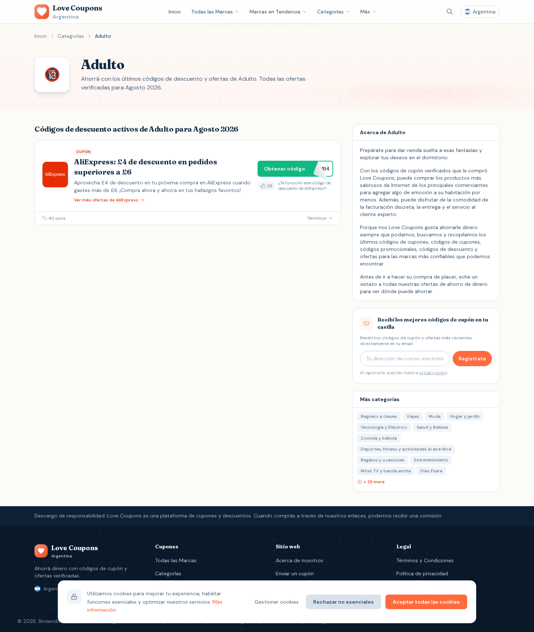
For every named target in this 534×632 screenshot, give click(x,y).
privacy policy (433, 372)
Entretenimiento (431, 460)
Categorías (330, 11)
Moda (435, 416)
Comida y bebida (379, 438)
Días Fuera (431, 471)
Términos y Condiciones (425, 560)
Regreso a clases (379, 416)
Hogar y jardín (465, 416)
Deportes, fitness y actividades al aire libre (406, 449)
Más (365, 11)
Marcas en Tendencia (275, 11)
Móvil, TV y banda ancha (386, 471)
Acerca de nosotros (299, 560)
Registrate (472, 358)
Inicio (175, 11)
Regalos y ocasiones (383, 460)
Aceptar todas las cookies (426, 602)
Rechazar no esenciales (343, 602)
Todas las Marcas (212, 11)
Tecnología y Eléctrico (384, 427)
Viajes (412, 416)
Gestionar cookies (277, 602)
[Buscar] (449, 11)
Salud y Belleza (432, 427)
